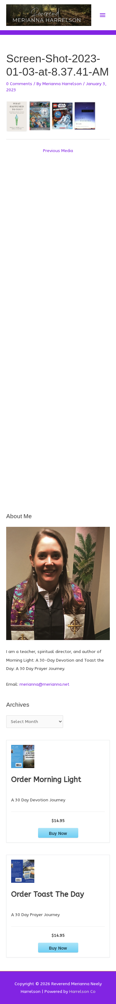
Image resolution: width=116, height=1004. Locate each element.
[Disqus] (58, 238)
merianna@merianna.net (44, 684)
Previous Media (58, 150)
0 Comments (19, 83)
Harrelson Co (82, 991)
